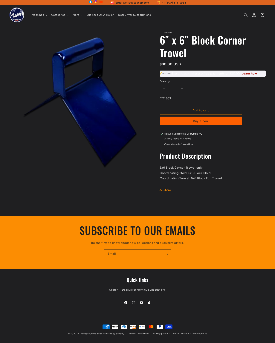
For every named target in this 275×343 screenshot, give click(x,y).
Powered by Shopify (113, 334)
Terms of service (180, 333)
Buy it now (201, 121)
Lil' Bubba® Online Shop (89, 334)
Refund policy (199, 333)
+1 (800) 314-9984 (174, 2)
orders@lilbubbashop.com (132, 2)
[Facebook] (90, 2)
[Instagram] (96, 2)
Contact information (138, 333)
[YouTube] (101, 2)
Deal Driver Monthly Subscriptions (144, 289)
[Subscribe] (167, 253)
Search (113, 289)
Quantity (165, 81)
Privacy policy (160, 333)
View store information (178, 144)
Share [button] (167, 190)
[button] (39, 15)
